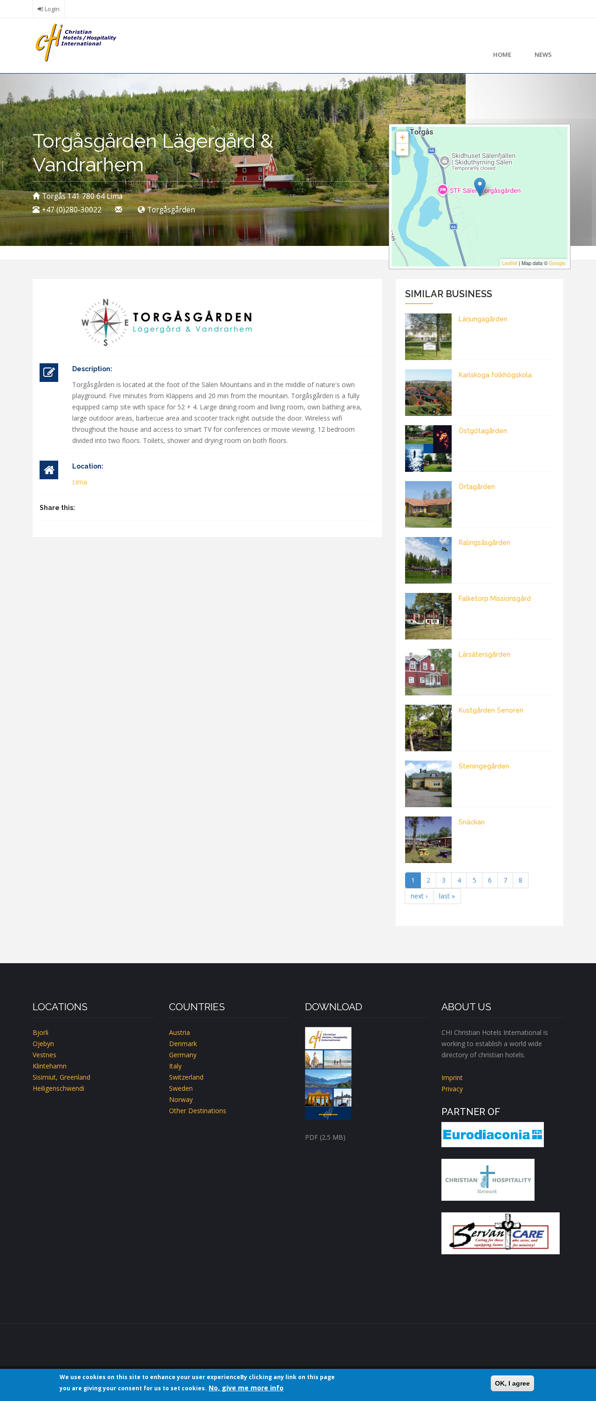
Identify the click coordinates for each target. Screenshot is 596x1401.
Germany (182, 1054)
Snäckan (472, 822)
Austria (179, 1032)
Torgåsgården (171, 210)
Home (502, 54)
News (543, 54)
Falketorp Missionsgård (495, 598)
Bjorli (40, 1032)
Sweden (181, 1088)
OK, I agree (512, 1383)
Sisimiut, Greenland (61, 1077)
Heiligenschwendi (58, 1088)
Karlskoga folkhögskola (495, 375)
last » (447, 895)
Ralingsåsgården (484, 542)
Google (557, 262)
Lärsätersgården (484, 654)
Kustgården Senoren (491, 710)
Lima (79, 481)
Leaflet (509, 262)
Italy (175, 1065)
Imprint (452, 1077)
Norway (181, 1099)
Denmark (183, 1043)
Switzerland (186, 1077)
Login (52, 9)
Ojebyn (43, 1043)
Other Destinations (197, 1110)
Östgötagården (483, 431)
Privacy (452, 1088)
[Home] (74, 41)
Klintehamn (50, 1065)
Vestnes (44, 1054)
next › (419, 895)
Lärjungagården (483, 319)
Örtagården (477, 486)
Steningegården (484, 766)
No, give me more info (246, 1387)
